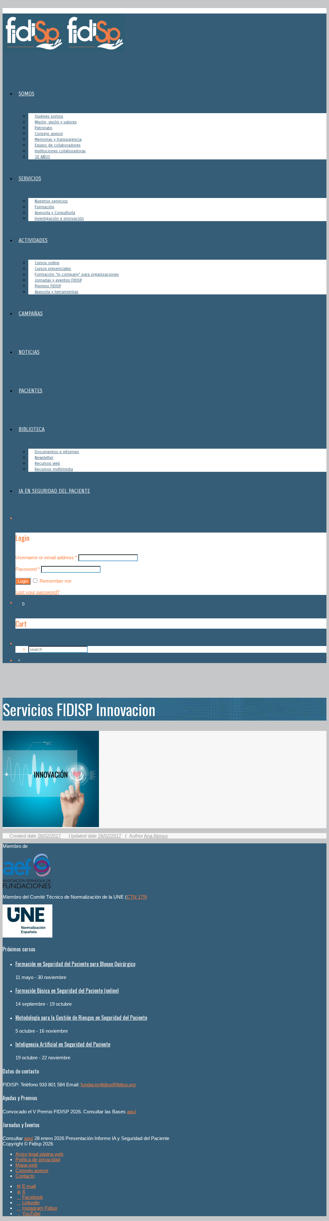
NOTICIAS (29, 352)
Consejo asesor (32, 1170)
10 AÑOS (42, 156)
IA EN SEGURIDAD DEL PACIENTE (54, 491)
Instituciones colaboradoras (60, 151)
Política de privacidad (37, 1159)
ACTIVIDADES (33, 240)
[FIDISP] (64, 50)
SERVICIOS (30, 178)
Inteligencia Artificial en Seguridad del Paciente (62, 1044)
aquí (131, 1111)
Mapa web (26, 1165)
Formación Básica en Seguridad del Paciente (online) (67, 990)
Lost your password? (37, 592)
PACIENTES (30, 391)
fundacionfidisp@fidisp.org (108, 1084)
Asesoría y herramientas (56, 291)
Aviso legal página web (39, 1154)
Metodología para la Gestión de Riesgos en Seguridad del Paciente (81, 1017)
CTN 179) (137, 897)
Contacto (24, 1176)
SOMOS (26, 94)
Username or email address (46, 557)
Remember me (54, 581)
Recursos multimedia (54, 469)
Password (27, 569)
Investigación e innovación (59, 218)
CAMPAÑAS (31, 313)
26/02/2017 (49, 836)
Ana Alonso (156, 836)
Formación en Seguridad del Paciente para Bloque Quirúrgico (75, 964)
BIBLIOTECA (32, 429)
